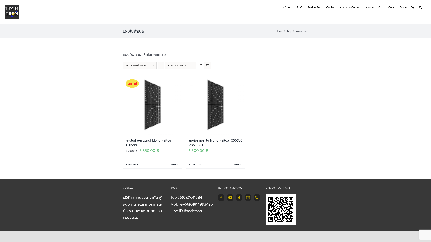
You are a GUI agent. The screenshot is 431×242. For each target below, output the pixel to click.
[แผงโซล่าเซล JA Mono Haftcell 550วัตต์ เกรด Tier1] (215, 105)
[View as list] (207, 65)
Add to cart (133, 164)
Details (176, 164)
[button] (420, 7)
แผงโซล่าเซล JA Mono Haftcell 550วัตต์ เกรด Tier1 (215, 142)
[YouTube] (230, 197)
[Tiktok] (239, 197)
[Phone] (257, 197)
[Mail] (248, 197)
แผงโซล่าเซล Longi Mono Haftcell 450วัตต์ (149, 142)
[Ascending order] (161, 65)
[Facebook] (221, 197)
